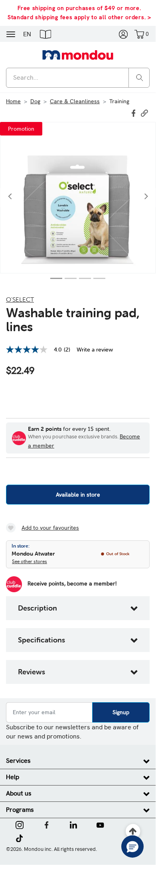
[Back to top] (133, 831)
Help (12, 777)
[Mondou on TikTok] (19, 837)
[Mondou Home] (78, 54)
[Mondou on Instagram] (20, 824)
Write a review (95, 349)
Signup (121, 712)
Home (13, 101)
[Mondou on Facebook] (47, 824)
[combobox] (78, 78)
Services (18, 760)
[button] (45, 34)
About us (19, 793)
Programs (20, 809)
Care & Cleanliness (75, 101)
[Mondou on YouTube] (100, 824)
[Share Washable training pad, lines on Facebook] (134, 112)
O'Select (20, 299)
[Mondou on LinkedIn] (73, 824)
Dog (35, 101)
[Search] (139, 77)
